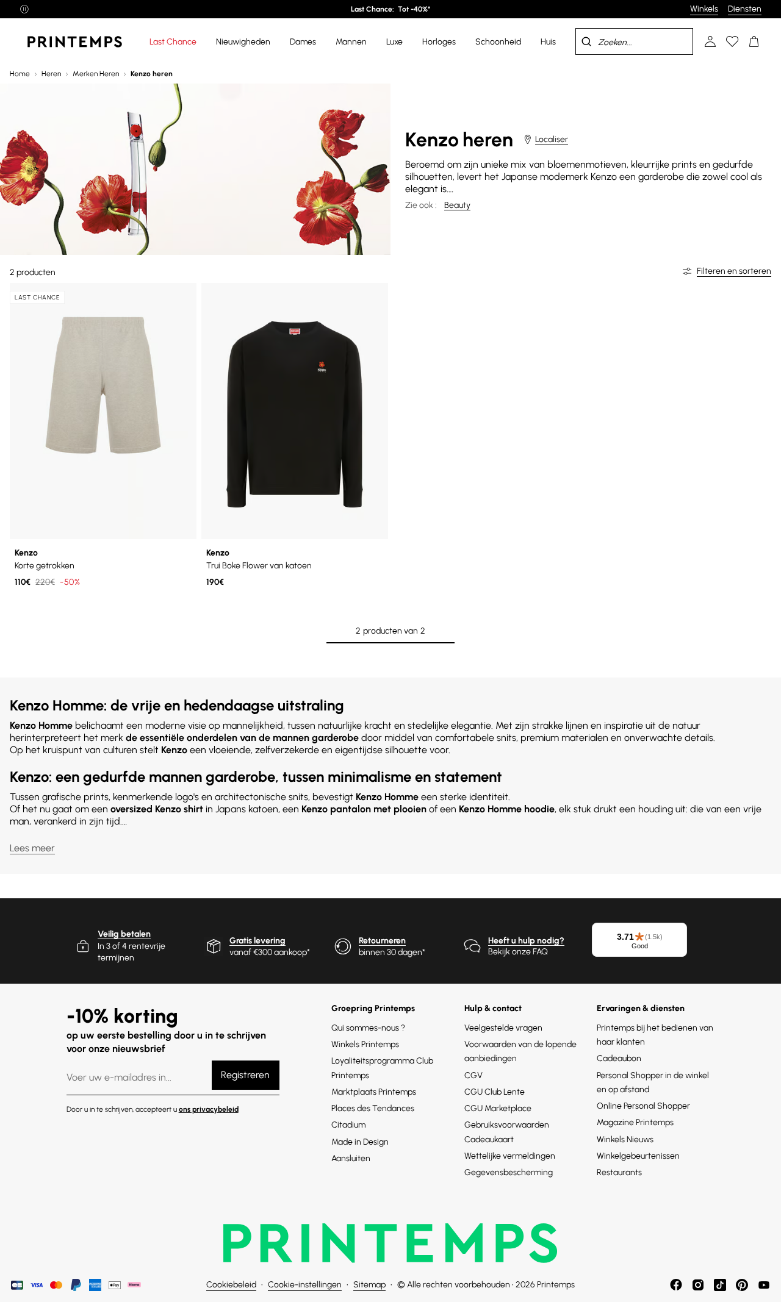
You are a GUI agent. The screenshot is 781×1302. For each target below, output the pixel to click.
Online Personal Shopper (643, 1106)
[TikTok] (720, 1285)
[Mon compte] (710, 41)
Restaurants (619, 1172)
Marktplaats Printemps (373, 1092)
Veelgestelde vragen (503, 1028)
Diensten (744, 9)
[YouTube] (764, 1285)
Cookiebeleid (231, 1284)
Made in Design (360, 1142)
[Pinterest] (742, 1285)
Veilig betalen (124, 934)
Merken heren (96, 74)
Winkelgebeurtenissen (638, 1156)
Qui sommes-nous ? (368, 1028)
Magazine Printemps (635, 1122)
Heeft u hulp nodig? (526, 940)
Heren (51, 74)
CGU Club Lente (494, 1092)
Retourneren (382, 940)
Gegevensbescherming (508, 1172)
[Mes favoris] (732, 41)
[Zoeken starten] (586, 41)
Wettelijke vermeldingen (509, 1156)
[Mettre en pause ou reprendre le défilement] (24, 9)
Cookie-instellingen (305, 1284)
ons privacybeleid (209, 1109)
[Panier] (754, 41)
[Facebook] (676, 1285)
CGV (473, 1075)
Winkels (704, 9)
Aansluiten (350, 1158)
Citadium (348, 1125)
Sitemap (369, 1284)
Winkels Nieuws (625, 1139)
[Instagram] (698, 1285)
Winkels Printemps (365, 1044)
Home (20, 74)
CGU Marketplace (497, 1108)
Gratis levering (257, 940)
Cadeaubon (619, 1058)
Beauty (457, 205)
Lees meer (32, 848)
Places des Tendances (372, 1108)
